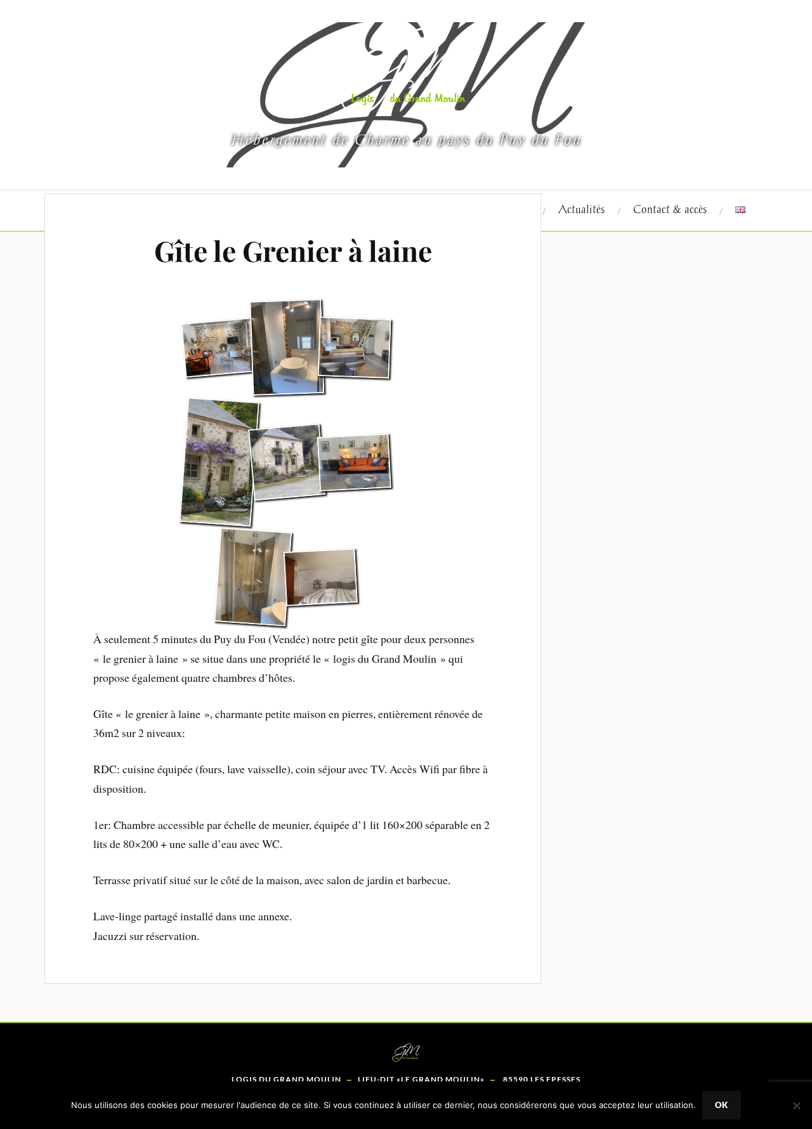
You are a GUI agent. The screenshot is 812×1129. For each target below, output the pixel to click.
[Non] (796, 1105)
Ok (721, 1105)
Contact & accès (670, 210)
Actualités (581, 210)
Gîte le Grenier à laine (293, 250)
